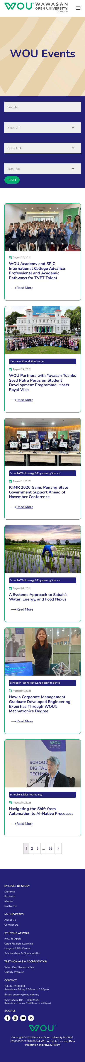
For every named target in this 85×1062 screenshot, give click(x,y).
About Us (10, 920)
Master (8, 901)
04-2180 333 (17, 986)
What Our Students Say (19, 967)
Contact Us (11, 924)
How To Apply (12, 938)
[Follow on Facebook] (7, 1018)
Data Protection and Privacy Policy (50, 1042)
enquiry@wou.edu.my (26, 994)
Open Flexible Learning (18, 943)
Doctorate (10, 906)
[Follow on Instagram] (15, 1018)
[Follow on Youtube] (23, 1018)
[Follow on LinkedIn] (31, 1018)
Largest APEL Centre (17, 948)
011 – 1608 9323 (29, 1000)
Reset (12, 180)
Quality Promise (14, 972)
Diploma (9, 891)
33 (51, 848)
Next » (57, 848)
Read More (25, 287)
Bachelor (9, 896)
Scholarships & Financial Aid (21, 953)
